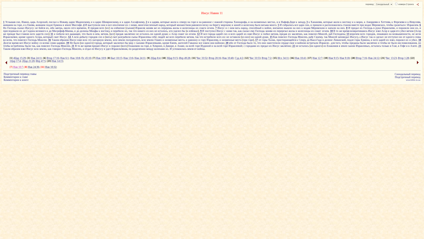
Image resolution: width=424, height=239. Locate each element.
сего (73, 28)
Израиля (140, 28)
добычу (83, 37)
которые (165, 22)
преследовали (11, 31)
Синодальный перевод (407, 74)
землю (107, 40)
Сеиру (302, 40)
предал (355, 28)
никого (141, 31)
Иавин (25, 22)
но (419, 42)
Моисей (322, 34)
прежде (11, 34)
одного (30, 37)
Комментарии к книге (16, 80)
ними (134, 25)
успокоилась (179, 48)
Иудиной (206, 45)
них (298, 28)
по (130, 48)
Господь (11, 28)
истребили (210, 37)
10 (331, 31)
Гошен (158, 40)
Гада (319, 40)
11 (52, 34)
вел (21, 42)
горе (193, 22)
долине (328, 40)
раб (330, 34)
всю (76, 37)
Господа (241, 42)
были (363, 42)
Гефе (402, 45)
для (333, 42)
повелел (313, 34)
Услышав (10, 22)
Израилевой (235, 45)
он (186, 34)
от (404, 37)
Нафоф (285, 22)
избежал (193, 31)
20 (227, 42)
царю (72, 22)
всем (9, 40)
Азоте (413, 45)
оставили (235, 37)
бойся (42, 28)
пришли (317, 25)
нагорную (98, 40)
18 (419, 40)
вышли (288, 28)
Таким (55, 40)
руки (378, 28)
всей (191, 45)
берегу (216, 25)
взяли (206, 42)
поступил (210, 31)
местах (271, 22)
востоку (346, 22)
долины (84, 31)
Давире (169, 45)
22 (293, 45)
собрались (288, 25)
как (240, 31)
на (188, 22)
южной (218, 22)
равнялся (196, 25)
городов (370, 34)
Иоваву (64, 22)
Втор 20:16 (215, 58)
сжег (56, 37)
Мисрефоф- (58, 31)
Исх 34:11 (283, 58)
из (147, 31)
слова (418, 37)
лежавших (382, 34)
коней (237, 25)
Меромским (318, 28)
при (362, 25)
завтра (58, 28)
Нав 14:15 (57, 61)
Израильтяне (10, 37)
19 (67, 42)
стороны (228, 22)
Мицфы (93, 31)
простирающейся (286, 40)
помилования (409, 42)
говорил (56, 48)
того (337, 42)
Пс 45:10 (86, 58)
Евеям (30, 25)
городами (250, 45)
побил (266, 34)
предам (94, 28)
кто (171, 31)
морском (225, 25)
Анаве (180, 45)
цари (301, 25)
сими (53, 42)
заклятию (129, 34)
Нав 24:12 (373, 58)
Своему (318, 37)
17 (256, 40)
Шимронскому (110, 22)
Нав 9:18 (344, 58)
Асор (384, 31)
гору (203, 40)
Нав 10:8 (75, 58)
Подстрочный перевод (407, 77)
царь (32, 22)
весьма (265, 25)
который (171, 25)
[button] (418, 4)
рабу (311, 37)
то (337, 31)
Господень (339, 34)
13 (347, 34)
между (150, 48)
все (110, 25)
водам (307, 28)
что (135, 31)
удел (108, 48)
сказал (20, 28)
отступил (393, 37)
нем (97, 34)
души (165, 34)
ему (252, 31)
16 (49, 40)
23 (419, 45)
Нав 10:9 (101, 58)
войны (201, 48)
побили (60, 34)
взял (378, 31)
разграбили (124, 37)
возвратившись (358, 31)
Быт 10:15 (116, 58)
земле (68, 25)
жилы (176, 28)
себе (154, 37)
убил (403, 31)
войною (219, 42)
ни (151, 34)
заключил (118, 42)
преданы (354, 42)
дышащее (75, 34)
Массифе (77, 25)
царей (219, 34)
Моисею (302, 37)
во (4, 40)
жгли (418, 34)
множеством (184, 25)
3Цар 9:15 (172, 58)
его (398, 31)
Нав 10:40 (227, 58)
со (40, 42)
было (258, 25)
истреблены (17, 45)
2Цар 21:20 (28, 61)
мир (131, 42)
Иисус (221, 28)
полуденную (133, 40)
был (18, 34)
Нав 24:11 (36, 58)
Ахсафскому (137, 22)
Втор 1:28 (403, 58)
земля (190, 48)
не (36, 28)
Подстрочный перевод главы (20, 74)
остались (376, 45)
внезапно (278, 28)
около (67, 28)
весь (237, 28)
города (211, 34)
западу (301, 22)
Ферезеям (399, 22)
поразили (404, 28)
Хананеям (316, 22)
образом (64, 40)
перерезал (282, 31)
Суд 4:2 (239, 58)
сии (307, 25)
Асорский (42, 22)
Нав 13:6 (128, 58)
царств (40, 34)
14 (69, 37)
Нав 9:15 (333, 58)
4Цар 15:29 (19, 58)
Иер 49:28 (184, 58)
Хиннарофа (240, 22)
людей (161, 37)
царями (61, 42)
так (130, 31)
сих (46, 34)
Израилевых (363, 45)
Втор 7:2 (266, 58)
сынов (351, 45)
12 (198, 34)
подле (49, 25)
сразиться (399, 25)
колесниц (248, 25)
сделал (379, 37)
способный (255, 28)
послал (53, 22)
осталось (162, 31)
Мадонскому (83, 22)
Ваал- (313, 40)
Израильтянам (119, 48)
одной (157, 34)
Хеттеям (385, 22)
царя (392, 31)
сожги (202, 28)
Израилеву (212, 40)
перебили (118, 31)
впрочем (354, 34)
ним (232, 28)
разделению (139, 48)
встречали (312, 42)
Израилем (412, 25)
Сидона (30, 31)
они (103, 25)
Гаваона (192, 42)
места (181, 40)
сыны (134, 37)
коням (149, 28)
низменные (171, 40)
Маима (69, 31)
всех (101, 28)
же (155, 28)
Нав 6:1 (64, 58)
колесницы (188, 28)
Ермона (57, 25)
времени (81, 28)
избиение (119, 28)
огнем (210, 28)
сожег (318, 31)
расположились (333, 25)
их (126, 25)
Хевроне (157, 45)
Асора (38, 37)
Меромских (378, 25)
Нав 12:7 (317, 58)
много (272, 25)
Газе (394, 45)
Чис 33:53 (254, 58)
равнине (207, 22)
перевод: (370, 4)
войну (35, 42)
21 (73, 45)
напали (332, 28)
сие (18, 22)
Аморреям (372, 22)
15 (271, 37)
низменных (260, 22)
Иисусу (29, 28)
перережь (166, 28)
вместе (355, 25)
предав (119, 34)
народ (162, 25)
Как (275, 37)
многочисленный (148, 25)
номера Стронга (406, 4)
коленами (159, 48)
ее (93, 48)
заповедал (343, 37)
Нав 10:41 (300, 58)
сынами (140, 42)
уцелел (177, 31)
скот (114, 37)
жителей (183, 42)
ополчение (118, 25)
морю (359, 22)
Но (4, 28)
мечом (410, 31)
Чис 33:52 (201, 58)
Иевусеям (414, 22)
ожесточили (273, 42)
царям (155, 22)
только (385, 45)
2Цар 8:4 (155, 58)
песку (205, 25)
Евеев (173, 42)
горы (264, 40)
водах (368, 25)
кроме (22, 37)
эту (90, 40)
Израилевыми (153, 42)
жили (173, 22)
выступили (94, 25)
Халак (271, 40)
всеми (46, 42)
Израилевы (144, 37)
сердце (285, 42)
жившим (8, 25)
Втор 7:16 (361, 58)
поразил (400, 40)
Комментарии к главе (16, 77)
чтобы (389, 25)
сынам (130, 28)
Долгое (7, 42)
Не (71, 42)
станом (347, 25)
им (399, 42)
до (24, 31)
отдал (88, 48)
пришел (96, 45)
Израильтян (388, 28)
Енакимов (134, 45)
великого (41, 31)
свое (291, 42)
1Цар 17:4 (15, 61)
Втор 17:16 (53, 58)
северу (183, 22)
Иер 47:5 (41, 61)
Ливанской (339, 40)
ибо (52, 28)
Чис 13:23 (391, 58)
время (346, 31)
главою (25, 34)
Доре (292, 22)
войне (268, 28)
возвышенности (401, 34)
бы (183, 31)
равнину (193, 40)
